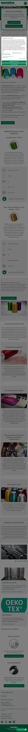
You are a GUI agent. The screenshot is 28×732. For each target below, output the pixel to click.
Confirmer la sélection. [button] (14, 61)
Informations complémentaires (7, 56)
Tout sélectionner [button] (14, 64)
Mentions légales (5, 57)
